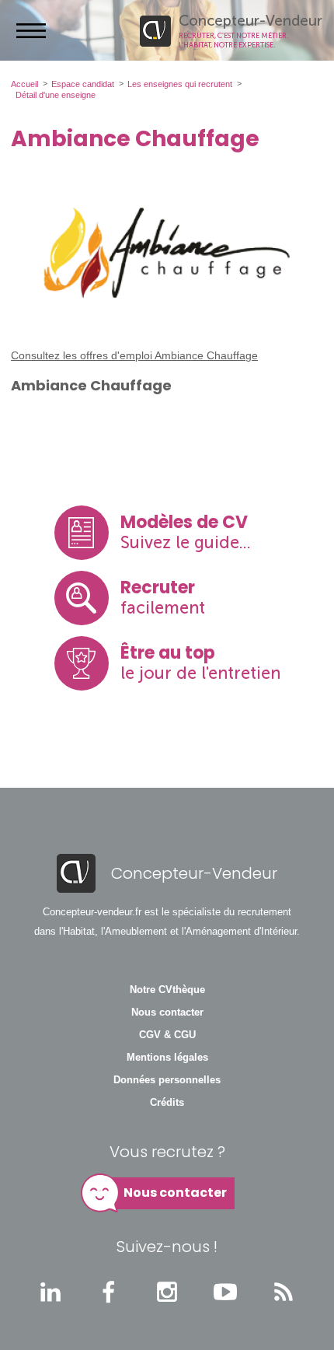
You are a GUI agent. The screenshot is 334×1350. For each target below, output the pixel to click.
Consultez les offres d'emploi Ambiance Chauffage (134, 355)
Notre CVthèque (167, 990)
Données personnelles (167, 1080)
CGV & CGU (167, 1035)
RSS (283, 1291)
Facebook (108, 1291)
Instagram (167, 1291)
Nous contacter (167, 1012)
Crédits (167, 1102)
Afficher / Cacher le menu (31, 30)
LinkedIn (50, 1291)
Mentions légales (167, 1057)
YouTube (225, 1291)
